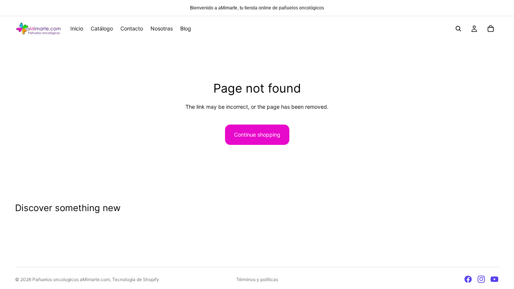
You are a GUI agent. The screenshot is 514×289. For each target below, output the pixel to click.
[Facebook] (468, 279)
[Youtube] (494, 279)
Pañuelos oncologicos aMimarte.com (71, 279)
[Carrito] (490, 28)
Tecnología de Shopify (135, 279)
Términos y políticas (257, 279)
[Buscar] (458, 28)
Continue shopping (257, 134)
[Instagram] (481, 279)
